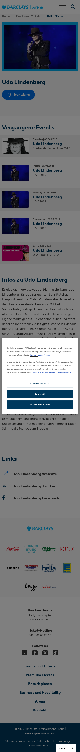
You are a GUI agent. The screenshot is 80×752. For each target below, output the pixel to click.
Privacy (33, 354)
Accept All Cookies (40, 404)
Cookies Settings (39, 383)
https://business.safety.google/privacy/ (52, 372)
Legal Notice (44, 354)
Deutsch (62, 748)
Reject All (40, 393)
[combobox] (66, 748)
